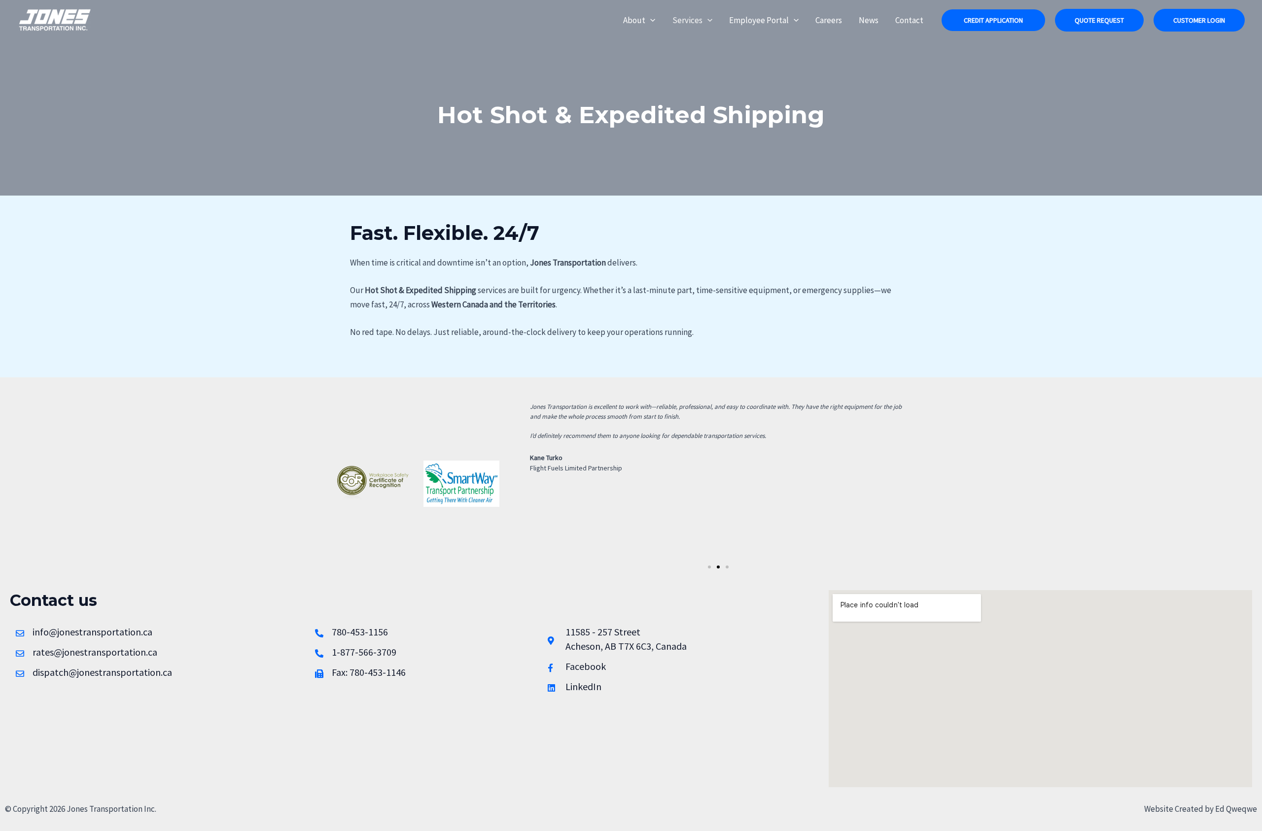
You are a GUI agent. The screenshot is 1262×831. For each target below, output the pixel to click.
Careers (828, 20)
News (868, 20)
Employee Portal (759, 20)
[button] (993, 20)
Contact (909, 20)
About (634, 20)
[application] (650, 20)
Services (687, 20)
